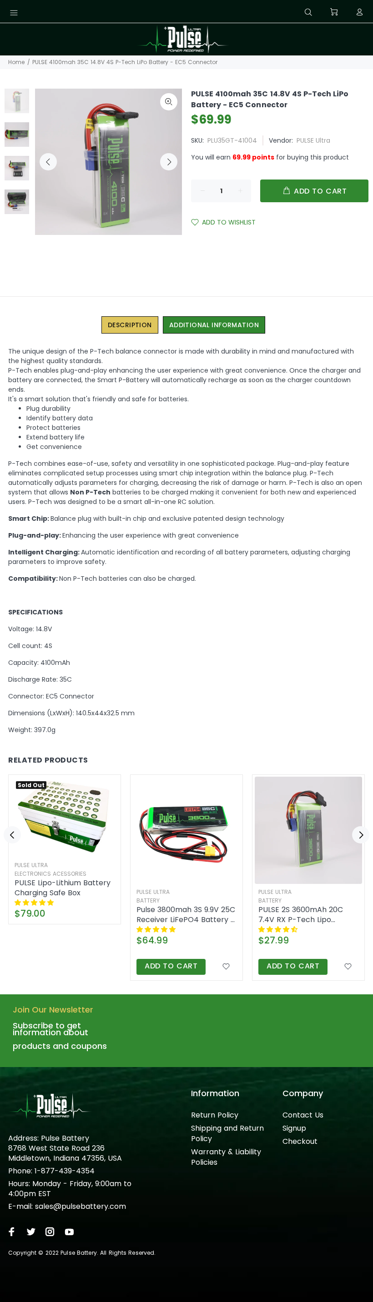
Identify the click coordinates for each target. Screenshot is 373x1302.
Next (168, 161)
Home (16, 62)
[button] (35, 902)
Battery (148, 900)
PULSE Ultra (313, 140)
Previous (48, 161)
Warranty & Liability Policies (226, 1157)
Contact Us (302, 1115)
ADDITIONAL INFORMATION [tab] (214, 324)
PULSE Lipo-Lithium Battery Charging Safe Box (63, 888)
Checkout (300, 1141)
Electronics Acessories (50, 874)
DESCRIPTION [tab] (130, 324)
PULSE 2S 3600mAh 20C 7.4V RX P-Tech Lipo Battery (300, 915)
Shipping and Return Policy (227, 1133)
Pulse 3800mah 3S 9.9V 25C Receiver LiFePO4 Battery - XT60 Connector (185, 915)
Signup (294, 1128)
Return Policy (214, 1115)
